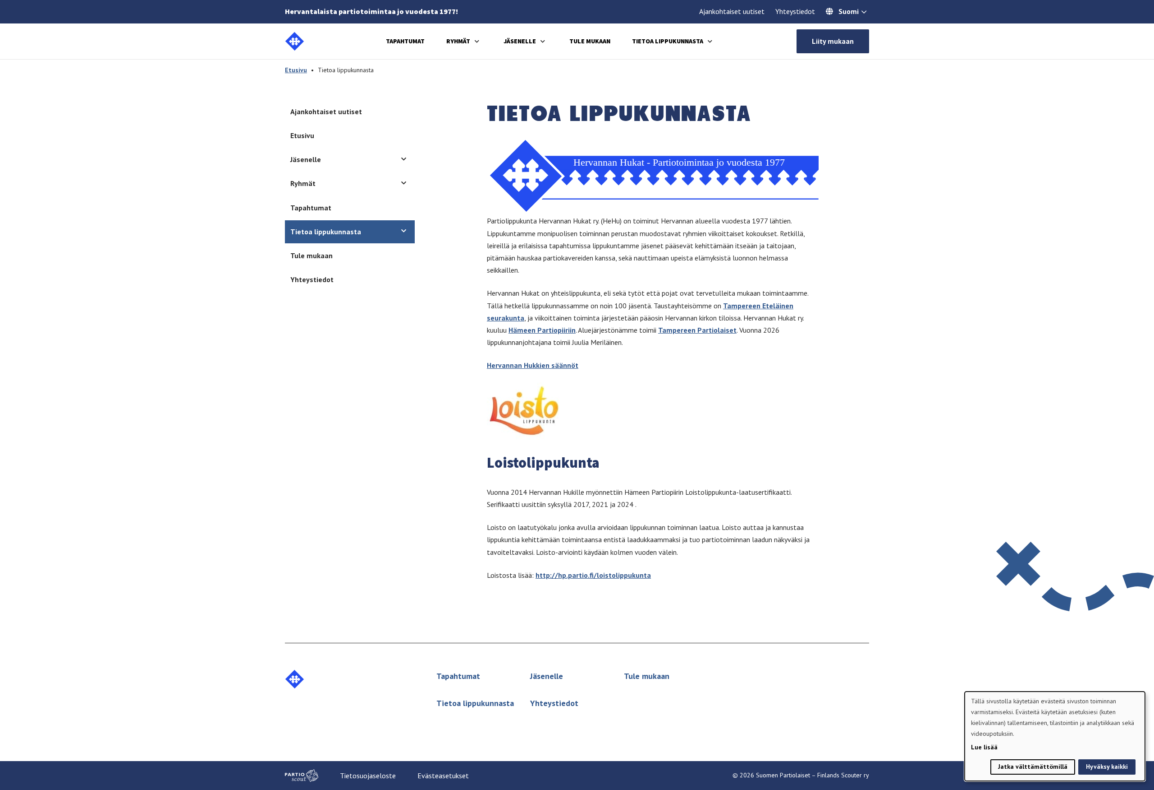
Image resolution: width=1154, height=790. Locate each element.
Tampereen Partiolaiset (697, 330)
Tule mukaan (589, 41)
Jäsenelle (520, 41)
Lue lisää (984, 747)
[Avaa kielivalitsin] (864, 13)
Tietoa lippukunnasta (667, 41)
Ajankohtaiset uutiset (732, 11)
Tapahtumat (405, 41)
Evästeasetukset (443, 775)
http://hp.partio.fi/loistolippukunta (593, 575)
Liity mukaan (833, 41)
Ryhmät (458, 41)
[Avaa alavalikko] (477, 41)
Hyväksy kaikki (1107, 766)
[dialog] (1055, 736)
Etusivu (296, 70)
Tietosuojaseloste (368, 775)
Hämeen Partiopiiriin (542, 330)
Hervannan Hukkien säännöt (532, 365)
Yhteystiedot (795, 11)
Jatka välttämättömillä (1032, 766)
